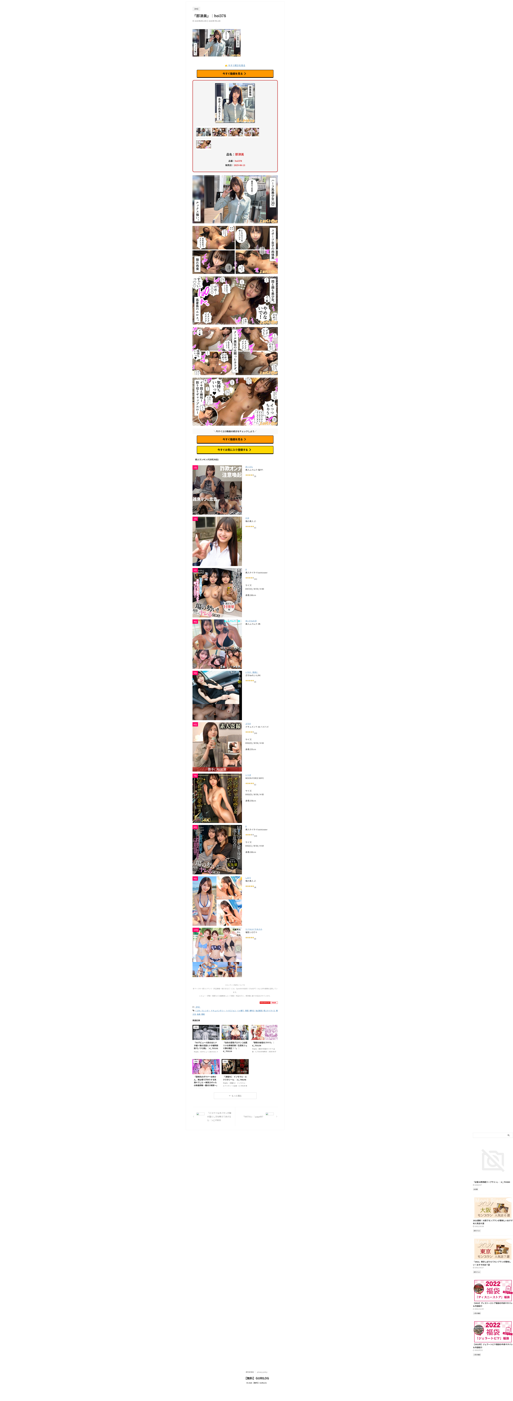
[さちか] (217, 747)
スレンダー (205, 1010)
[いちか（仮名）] (217, 695)
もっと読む (237, 1095)
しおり (248, 877)
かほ (247, 518)
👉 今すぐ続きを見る (235, 65)
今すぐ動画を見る (233, 73)
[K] (217, 849)
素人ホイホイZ (269, 1010)
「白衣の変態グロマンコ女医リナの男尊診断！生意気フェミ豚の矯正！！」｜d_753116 (235, 1047)
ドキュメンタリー (218, 1010)
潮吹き (252, 1010)
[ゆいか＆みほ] (217, 644)
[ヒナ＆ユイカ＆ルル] (217, 952)
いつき (248, 775)
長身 (198, 1014)
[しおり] (217, 901)
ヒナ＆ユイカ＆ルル (253, 929)
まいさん (249, 466)
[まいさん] (217, 490)
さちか (248, 723)
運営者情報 (250, 1372)
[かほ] (217, 541)
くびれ (197, 1010)
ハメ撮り (240, 1010)
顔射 (203, 1014)
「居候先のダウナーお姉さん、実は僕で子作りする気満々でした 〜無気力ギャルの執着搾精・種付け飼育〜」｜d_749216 (206, 1082)
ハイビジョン (231, 1010)
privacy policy (262, 1372)
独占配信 (259, 1010)
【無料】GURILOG (256, 1378)
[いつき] (217, 798)
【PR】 (198, 1007)
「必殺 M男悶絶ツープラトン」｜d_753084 (491, 1182)
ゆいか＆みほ (251, 620)
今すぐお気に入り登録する (232, 450)
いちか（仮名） (252, 672)
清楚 (246, 1010)
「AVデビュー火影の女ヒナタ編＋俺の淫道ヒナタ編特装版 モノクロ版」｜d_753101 (206, 1045)
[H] (217, 592)
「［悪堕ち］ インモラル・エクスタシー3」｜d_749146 (235, 1078)
